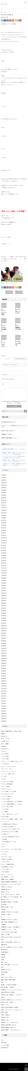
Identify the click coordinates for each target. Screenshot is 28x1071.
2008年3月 (3, 676)
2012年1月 (3, 593)
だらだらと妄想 (4, 753)
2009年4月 (3, 643)
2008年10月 (4, 658)
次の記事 (19, 292)
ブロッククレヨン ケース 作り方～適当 (11, 849)
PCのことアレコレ (5, 738)
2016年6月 (3, 477)
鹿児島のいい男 (4, 1017)
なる (15, 461)
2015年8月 (3, 490)
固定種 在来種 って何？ (7, 907)
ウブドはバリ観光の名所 (7, 784)
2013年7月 (3, 550)
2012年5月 (3, 585)
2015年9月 (3, 487)
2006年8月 (3, 721)
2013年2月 (3, 563)
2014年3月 (3, 530)
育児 (10, 14)
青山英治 (16, 454)
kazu (23, 449)
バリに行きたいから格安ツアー (8, 826)
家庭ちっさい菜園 (5, 934)
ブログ (2, 846)
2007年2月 (3, 708)
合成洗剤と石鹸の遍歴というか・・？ (10, 437)
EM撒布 (3, 733)
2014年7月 (3, 520)
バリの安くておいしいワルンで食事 (9, 831)
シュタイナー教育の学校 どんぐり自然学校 (11, 801)
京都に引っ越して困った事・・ (8, 430)
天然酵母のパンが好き (6, 434)
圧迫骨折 (3, 909)
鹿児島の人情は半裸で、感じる (8, 1025)
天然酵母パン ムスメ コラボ (8, 929)
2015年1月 (3, 505)
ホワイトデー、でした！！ (7, 856)
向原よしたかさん (5, 891)
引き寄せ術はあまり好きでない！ (9, 422)
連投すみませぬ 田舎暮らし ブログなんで (11, 994)
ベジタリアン (4, 854)
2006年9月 (3, 718)
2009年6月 (3, 638)
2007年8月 (3, 693)
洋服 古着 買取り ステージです (9, 964)
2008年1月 (3, 681)
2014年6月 (3, 522)
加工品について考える (6, 886)
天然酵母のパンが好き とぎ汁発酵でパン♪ (11, 927)
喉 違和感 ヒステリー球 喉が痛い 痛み (11, 896)
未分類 (2, 959)
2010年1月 (3, 623)
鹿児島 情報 (4, 1012)
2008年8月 (3, 663)
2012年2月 (3, 590)
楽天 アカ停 (4, 962)
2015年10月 (4, 485)
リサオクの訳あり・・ (6, 871)
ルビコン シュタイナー (7, 874)
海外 (2, 967)
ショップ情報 (4, 811)
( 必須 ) (4, 374)
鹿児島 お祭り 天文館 (7, 1002)
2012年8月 (3, 578)
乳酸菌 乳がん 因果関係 (7, 879)
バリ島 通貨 (4, 839)
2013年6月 (3, 553)
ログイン (3, 1040)
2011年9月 (3, 600)
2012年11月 (4, 570)
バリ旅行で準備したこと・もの (8, 841)
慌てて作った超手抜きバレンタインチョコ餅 (11, 947)
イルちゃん (3, 779)
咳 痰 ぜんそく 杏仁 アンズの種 (10, 894)
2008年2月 (3, 678)
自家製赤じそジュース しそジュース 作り (11, 989)
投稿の (4, 1042)
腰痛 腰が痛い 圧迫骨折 (7, 987)
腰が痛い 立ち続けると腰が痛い (9, 984)
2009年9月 (3, 630)
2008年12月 (4, 653)
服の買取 (3, 957)
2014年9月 (3, 515)
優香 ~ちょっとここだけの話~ (11, 465)
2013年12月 (4, 537)
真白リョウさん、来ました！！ (8, 977)
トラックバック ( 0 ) (20, 358)
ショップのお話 (4, 809)
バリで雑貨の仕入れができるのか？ (9, 824)
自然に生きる (4, 4)
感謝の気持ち (4, 944)
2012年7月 (3, 580)
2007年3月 (3, 706)
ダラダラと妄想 (4, 816)
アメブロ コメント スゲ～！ (8, 771)
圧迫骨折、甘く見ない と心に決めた (10, 912)
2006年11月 (4, 716)
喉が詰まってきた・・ (6, 899)
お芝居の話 (3, 746)
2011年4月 (3, 605)
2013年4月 (3, 558)
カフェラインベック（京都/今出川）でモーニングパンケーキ (14, 426)
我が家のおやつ (4, 949)
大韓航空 (3, 924)
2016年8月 (3, 475)
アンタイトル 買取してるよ (8, 773)
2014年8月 (3, 517)
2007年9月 (3, 691)
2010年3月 (3, 618)
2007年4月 (3, 703)
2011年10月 (4, 598)
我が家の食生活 (4, 952)
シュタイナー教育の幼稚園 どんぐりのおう (11, 804)
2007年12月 (4, 683)
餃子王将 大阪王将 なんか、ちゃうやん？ (11, 999)
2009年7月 (3, 635)
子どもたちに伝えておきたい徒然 (9, 932)
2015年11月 (4, 482)
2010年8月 (3, 613)
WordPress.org (4, 1047)
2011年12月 (4, 595)
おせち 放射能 (4, 743)
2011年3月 (3, 608)
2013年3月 (3, 560)
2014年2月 (3, 532)
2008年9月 (3, 660)
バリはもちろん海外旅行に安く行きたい (10, 836)
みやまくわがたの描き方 (3, 329)
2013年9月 (3, 545)
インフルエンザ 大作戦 (7, 781)
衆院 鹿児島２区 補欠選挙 (8, 992)
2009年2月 (3, 648)
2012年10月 (4, 573)
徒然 (2, 939)
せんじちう (3, 751)
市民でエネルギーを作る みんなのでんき (11, 937)
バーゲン (3, 844)
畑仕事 (2, 974)
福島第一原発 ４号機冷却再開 (8, 979)
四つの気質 (3, 904)
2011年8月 (3, 603)
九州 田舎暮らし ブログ (7, 876)
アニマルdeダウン (5, 763)
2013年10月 (4, 542)
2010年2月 (3, 620)
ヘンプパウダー (5, 851)
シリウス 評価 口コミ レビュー (9, 814)
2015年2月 (3, 502)
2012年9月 (3, 575)
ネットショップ (4, 821)
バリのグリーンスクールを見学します (10, 829)
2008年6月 (3, 668)
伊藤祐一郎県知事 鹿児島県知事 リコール (11, 881)
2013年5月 (3, 555)
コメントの (5, 1045)
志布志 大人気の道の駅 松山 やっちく (11, 942)
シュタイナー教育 (5, 799)
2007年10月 (4, 688)
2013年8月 (3, 547)
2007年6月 (3, 698)
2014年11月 (4, 510)
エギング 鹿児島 (5, 786)
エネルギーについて (6, 789)
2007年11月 (4, 686)
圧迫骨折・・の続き (6, 914)
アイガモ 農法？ (5, 758)
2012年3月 (3, 588)
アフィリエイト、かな (6, 768)
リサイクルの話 (4, 869)
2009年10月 (4, 628)
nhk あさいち (4, 736)
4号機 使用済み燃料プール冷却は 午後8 (11, 731)
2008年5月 (3, 670)
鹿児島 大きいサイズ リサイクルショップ (11, 1009)
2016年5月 (3, 480)
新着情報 (3, 954)
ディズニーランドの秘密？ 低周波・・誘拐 (11, 819)
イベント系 (3, 776)
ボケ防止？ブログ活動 (6, 859)
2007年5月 (3, 701)
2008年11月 (4, 655)
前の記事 (9, 292)
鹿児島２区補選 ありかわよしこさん (10, 1030)
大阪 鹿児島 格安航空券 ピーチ (9, 922)
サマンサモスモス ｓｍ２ (7, 794)
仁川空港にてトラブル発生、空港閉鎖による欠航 (13, 463)
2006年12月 (4, 713)
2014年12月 (4, 507)
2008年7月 (3, 665)
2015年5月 (3, 495)
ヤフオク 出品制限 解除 (8, 864)
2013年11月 (4, 540)
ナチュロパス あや (13, 457)
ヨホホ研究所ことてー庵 (7, 866)
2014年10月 (4, 512)
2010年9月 (3, 610)
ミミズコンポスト (5, 861)
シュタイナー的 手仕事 (7, 806)
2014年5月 (3, 525)
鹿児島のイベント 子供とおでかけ (9, 1022)
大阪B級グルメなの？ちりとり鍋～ (9, 919)
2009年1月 (3, 650)
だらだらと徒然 (4, 756)
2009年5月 (3, 640)
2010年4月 (3, 615)
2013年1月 (3, 565)
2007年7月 (3, 696)
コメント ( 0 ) (7, 358)
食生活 (2, 997)
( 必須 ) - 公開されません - (9, 379)
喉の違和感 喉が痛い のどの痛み (9, 902)
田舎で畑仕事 (4, 972)
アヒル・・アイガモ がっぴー (8, 766)
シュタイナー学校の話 (6, 796)
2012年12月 (4, 568)
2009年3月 (3, 645)
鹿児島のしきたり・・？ (7, 1019)
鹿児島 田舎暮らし (6, 1014)
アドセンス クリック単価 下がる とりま (11, 761)
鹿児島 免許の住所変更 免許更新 (9, 1007)
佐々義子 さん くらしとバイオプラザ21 (10, 884)
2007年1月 (3, 711)
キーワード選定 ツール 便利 (9, 791)
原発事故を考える (5, 889)
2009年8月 (3, 633)
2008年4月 (3, 673)
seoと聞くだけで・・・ (6, 741)
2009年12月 (4, 625)
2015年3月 (3, 500)
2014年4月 (3, 527)
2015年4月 (3, 497)
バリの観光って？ (5, 834)
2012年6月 (3, 583)
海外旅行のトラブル (6, 969)
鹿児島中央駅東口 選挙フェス (8, 1027)
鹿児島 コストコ (5, 1004)
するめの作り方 (4, 748)
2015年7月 (3, 492)
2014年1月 (3, 535)
